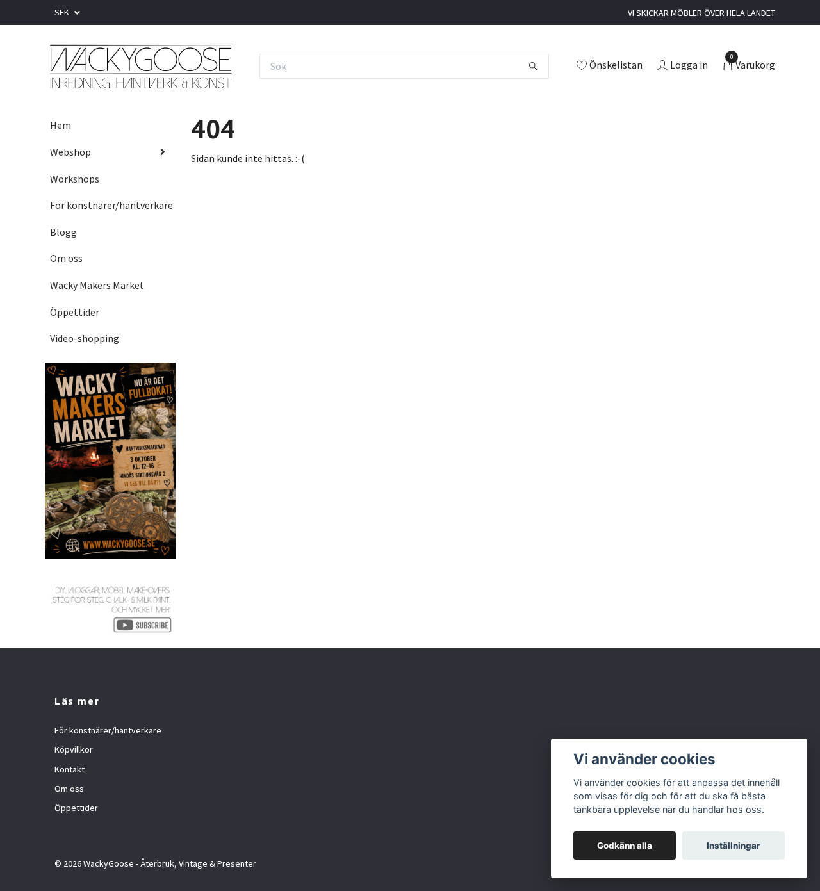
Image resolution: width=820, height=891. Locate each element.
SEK (62, 12)
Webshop (70, 151)
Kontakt (69, 769)
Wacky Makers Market (97, 285)
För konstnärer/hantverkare (111, 205)
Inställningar (733, 845)
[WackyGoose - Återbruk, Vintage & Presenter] (140, 66)
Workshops (74, 178)
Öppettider (74, 312)
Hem (60, 125)
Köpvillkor (73, 749)
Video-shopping (84, 338)
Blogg (63, 231)
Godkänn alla (624, 845)
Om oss (66, 258)
